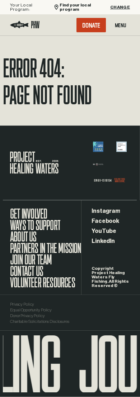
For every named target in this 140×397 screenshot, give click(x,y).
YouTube (104, 231)
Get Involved (28, 217)
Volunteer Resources (42, 286)
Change (120, 7)
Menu (120, 25)
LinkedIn (103, 241)
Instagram (106, 211)
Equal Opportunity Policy (31, 310)
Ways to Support (35, 229)
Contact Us (26, 274)
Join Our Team (31, 263)
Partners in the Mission (45, 251)
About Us (23, 240)
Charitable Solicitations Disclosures (39, 321)
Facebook (105, 221)
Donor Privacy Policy (27, 316)
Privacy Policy (22, 304)
